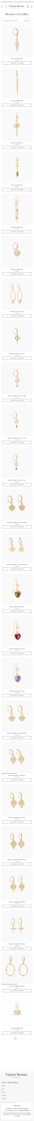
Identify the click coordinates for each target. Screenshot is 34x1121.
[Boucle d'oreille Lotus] (17, 1010)
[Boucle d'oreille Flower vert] (17, 336)
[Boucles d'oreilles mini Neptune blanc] (17, 547)
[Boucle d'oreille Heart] (17, 252)
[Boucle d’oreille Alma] (17, 209)
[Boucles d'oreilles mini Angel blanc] (17, 505)
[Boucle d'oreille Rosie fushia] (17, 631)
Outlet (3, 1092)
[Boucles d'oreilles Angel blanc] (17, 884)
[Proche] (31, 1104)
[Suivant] (26, 1039)
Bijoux (3, 1089)
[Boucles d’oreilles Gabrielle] (17, 968)
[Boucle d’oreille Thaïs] (17, 167)
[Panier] (31, 7)
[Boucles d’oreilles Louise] (17, 294)
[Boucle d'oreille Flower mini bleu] (17, 378)
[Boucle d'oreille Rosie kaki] (17, 589)
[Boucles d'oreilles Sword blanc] (17, 926)
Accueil (3, 1086)
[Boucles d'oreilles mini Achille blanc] (17, 715)
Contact (3, 1098)
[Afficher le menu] (2, 7)
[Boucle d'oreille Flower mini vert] (17, 462)
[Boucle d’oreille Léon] (17, 41)
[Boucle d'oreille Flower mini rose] (17, 420)
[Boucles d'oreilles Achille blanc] (17, 758)
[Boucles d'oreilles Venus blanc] (17, 800)
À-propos (3, 1095)
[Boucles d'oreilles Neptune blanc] (17, 842)
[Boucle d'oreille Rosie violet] (17, 673)
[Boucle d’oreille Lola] (17, 125)
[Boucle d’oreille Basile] (17, 83)
